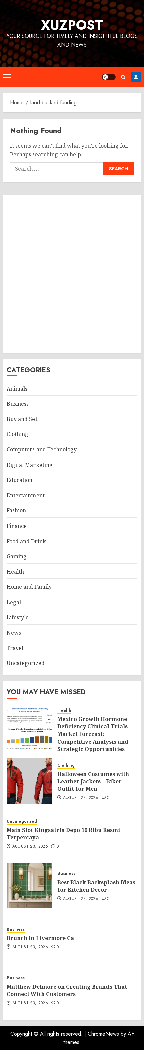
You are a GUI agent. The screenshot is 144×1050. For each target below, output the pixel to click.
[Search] (123, 77)
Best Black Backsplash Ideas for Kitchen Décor (96, 886)
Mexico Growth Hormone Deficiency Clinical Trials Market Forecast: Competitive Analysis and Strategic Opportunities (92, 734)
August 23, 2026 (80, 798)
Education (19, 480)
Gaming (17, 556)
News (14, 632)
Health (15, 571)
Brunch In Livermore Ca (40, 938)
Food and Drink (26, 541)
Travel (15, 648)
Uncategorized (26, 663)
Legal (14, 602)
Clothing (17, 434)
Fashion (16, 510)
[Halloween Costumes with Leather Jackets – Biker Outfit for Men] (29, 781)
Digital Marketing (30, 465)
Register (136, 77)
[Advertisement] (72, 274)
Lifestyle (18, 617)
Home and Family (29, 586)
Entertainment (26, 495)
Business (18, 403)
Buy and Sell (23, 419)
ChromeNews (103, 1034)
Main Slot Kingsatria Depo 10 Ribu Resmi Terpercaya (63, 833)
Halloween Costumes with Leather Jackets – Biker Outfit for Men (93, 781)
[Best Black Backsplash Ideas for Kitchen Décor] (29, 885)
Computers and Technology (42, 449)
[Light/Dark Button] (109, 77)
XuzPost (72, 25)
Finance (17, 526)
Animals (17, 388)
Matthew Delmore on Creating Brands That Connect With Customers (67, 990)
